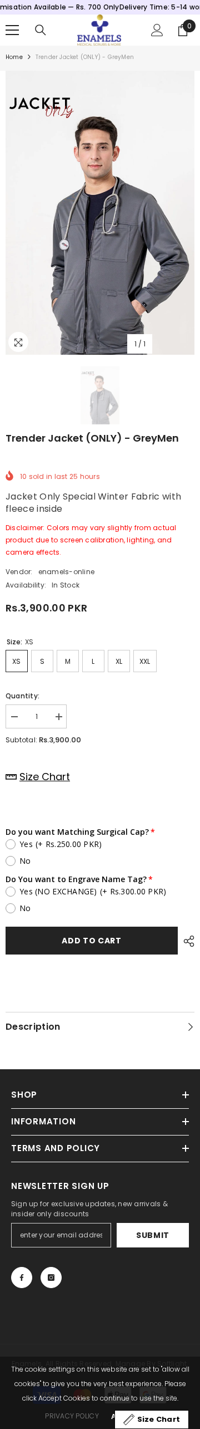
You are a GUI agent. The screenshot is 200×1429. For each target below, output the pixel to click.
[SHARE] (186, 941)
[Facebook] (21, 1277)
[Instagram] (51, 1277)
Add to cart (92, 940)
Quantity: (22, 696)
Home (14, 57)
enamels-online (66, 571)
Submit (152, 1235)
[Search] (40, 30)
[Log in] (157, 30)
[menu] (12, 30)
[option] (100, 213)
